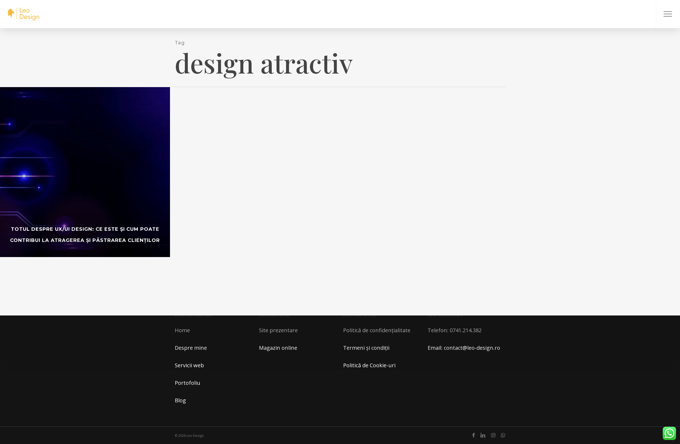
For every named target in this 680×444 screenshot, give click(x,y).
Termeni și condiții (366, 347)
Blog (180, 400)
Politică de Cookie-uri (369, 365)
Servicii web (189, 365)
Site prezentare (278, 330)
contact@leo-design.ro (472, 347)
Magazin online (278, 347)
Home (182, 330)
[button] (668, 14)
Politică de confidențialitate (376, 330)
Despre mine (191, 347)
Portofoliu (187, 382)
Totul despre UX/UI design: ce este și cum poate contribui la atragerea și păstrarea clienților (85, 234)
